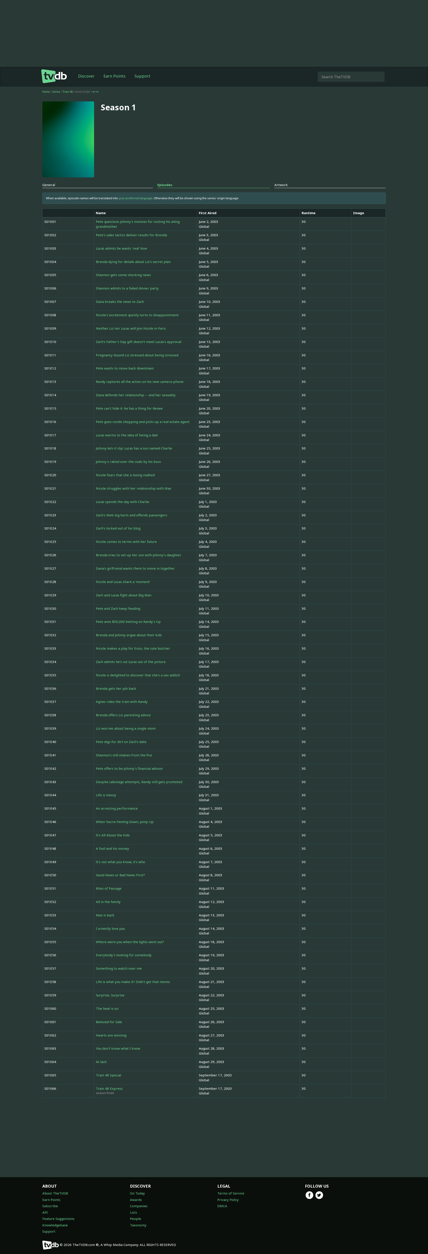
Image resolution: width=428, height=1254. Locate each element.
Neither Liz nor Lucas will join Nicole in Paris (131, 328)
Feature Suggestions (58, 1218)
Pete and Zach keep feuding (118, 608)
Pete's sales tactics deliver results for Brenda (131, 235)
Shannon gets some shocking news (123, 275)
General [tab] (48, 185)
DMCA (222, 1206)
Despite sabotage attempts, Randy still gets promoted (139, 782)
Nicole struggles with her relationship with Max (133, 488)
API (45, 1212)
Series (56, 92)
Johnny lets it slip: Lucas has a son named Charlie (134, 448)
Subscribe (50, 1206)
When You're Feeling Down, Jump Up (125, 821)
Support (142, 76)
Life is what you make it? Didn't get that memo (133, 981)
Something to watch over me (119, 968)
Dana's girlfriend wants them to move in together (135, 568)
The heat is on (107, 1008)
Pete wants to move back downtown (125, 368)
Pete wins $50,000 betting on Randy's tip (128, 621)
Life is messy (106, 795)
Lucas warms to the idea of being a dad (127, 435)
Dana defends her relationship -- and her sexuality (136, 395)
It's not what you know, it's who (120, 862)
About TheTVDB (55, 1193)
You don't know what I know (118, 1048)
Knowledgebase (55, 1225)
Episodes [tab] (164, 185)
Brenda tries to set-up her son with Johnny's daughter (138, 555)
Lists (133, 1212)
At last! (101, 1061)
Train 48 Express (109, 1088)
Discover (86, 76)
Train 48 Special (108, 1075)
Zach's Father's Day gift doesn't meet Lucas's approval (138, 341)
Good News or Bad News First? (120, 875)
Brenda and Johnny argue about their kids (129, 635)
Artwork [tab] (281, 185)
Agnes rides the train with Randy (122, 701)
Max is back (105, 915)
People (135, 1218)
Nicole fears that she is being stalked (125, 475)
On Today (137, 1193)
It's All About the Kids (113, 835)
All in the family (108, 901)
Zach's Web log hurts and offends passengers (131, 515)
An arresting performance (117, 808)
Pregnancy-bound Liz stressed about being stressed (137, 355)
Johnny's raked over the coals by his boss (128, 461)
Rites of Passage (108, 888)
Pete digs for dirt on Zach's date (121, 741)
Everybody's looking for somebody (124, 955)
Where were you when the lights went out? (130, 942)
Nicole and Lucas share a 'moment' (123, 581)
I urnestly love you (110, 928)
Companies (139, 1206)
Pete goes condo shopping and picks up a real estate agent (142, 421)
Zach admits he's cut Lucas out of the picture (131, 661)
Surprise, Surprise (110, 995)
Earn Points (114, 76)
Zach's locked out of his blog (118, 528)
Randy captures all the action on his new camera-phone (139, 381)
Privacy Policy (228, 1199)
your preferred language (135, 198)
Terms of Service (230, 1193)
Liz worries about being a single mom (126, 728)
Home (46, 92)
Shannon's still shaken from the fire (124, 755)
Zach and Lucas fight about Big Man (123, 595)
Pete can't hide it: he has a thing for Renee (129, 408)
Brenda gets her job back (116, 688)
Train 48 (67, 92)
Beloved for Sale (109, 1022)
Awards (136, 1199)
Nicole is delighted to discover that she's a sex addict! (138, 675)
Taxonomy (138, 1225)
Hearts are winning (111, 1035)
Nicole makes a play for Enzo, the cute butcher (133, 648)
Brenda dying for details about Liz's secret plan (133, 261)
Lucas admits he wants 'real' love (121, 248)
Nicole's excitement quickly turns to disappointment (137, 315)
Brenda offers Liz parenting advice (123, 715)
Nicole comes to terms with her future (126, 541)
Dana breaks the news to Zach (120, 301)
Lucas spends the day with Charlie (122, 501)
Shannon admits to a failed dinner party (127, 288)
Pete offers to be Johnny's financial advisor (129, 768)
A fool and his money (112, 848)
